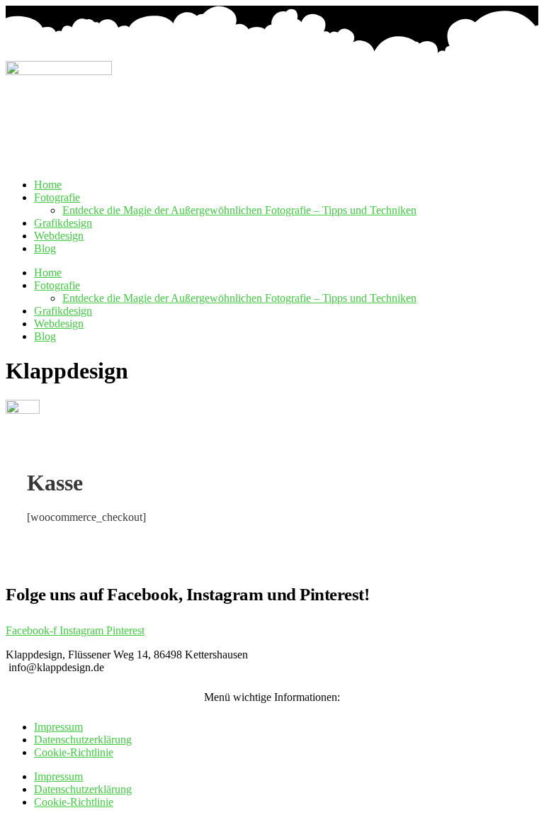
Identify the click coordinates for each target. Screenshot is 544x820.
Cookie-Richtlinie (73, 752)
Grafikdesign (63, 223)
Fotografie (57, 197)
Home (48, 185)
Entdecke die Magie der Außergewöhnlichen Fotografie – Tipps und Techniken (239, 210)
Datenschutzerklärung (83, 740)
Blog (45, 248)
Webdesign (59, 236)
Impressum (58, 727)
